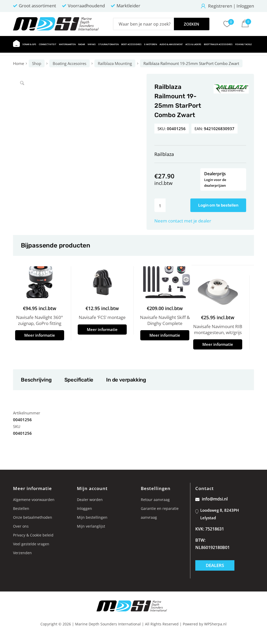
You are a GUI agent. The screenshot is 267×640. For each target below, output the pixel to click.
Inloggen (245, 6)
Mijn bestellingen (92, 517)
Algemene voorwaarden (33, 499)
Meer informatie (39, 335)
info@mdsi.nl (215, 499)
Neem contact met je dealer (182, 221)
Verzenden (22, 552)
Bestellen (21, 508)
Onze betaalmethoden (32, 517)
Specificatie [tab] (78, 380)
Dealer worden (90, 499)
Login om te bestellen (218, 205)
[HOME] (16, 44)
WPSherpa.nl (215, 623)
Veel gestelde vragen (31, 543)
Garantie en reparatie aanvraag (160, 513)
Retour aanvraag (155, 499)
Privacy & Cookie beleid (33, 535)
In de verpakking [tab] (126, 380)
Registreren (220, 6)
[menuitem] (16, 44)
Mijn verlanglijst (91, 526)
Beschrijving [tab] (36, 380)
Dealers (215, 565)
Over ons (21, 526)
